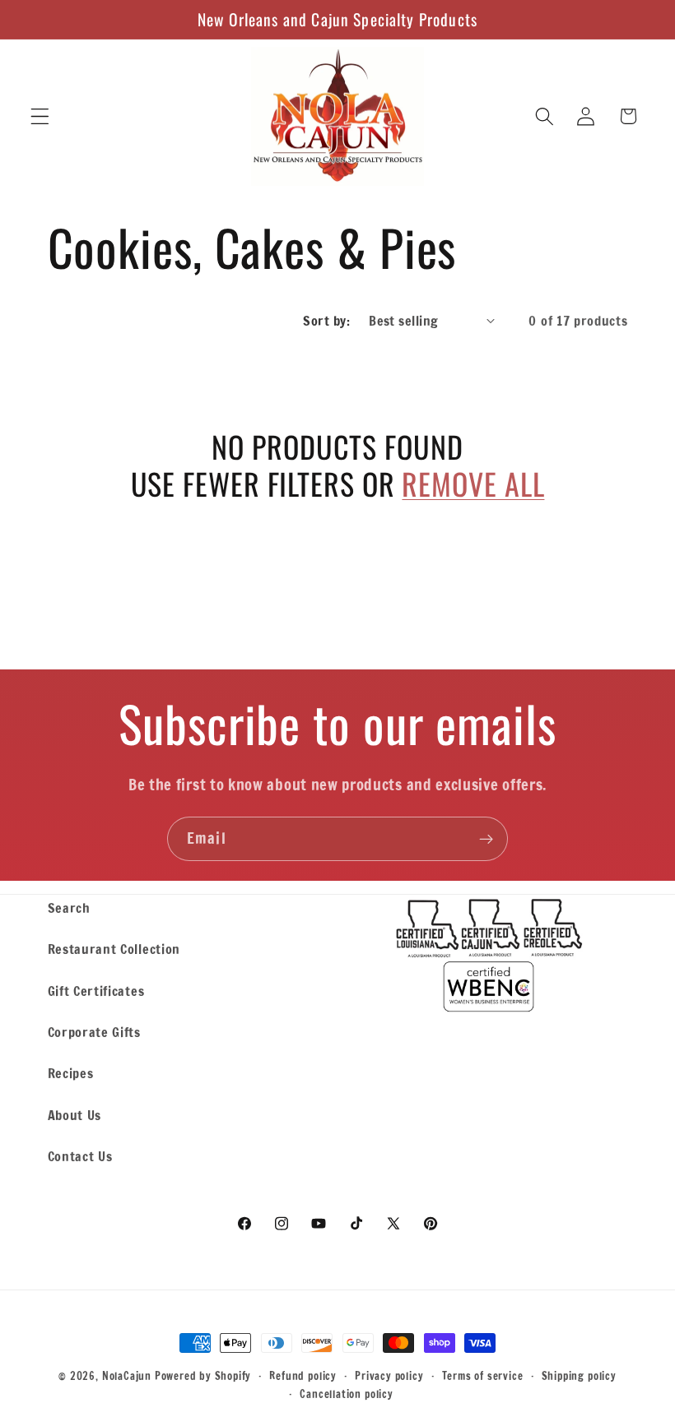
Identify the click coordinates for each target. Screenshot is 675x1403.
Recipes (71, 1072)
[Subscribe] (486, 839)
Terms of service (483, 1375)
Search (69, 907)
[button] (40, 116)
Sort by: (326, 320)
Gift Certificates (96, 990)
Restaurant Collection (114, 948)
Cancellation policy (346, 1394)
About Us (75, 1114)
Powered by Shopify (203, 1375)
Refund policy (302, 1375)
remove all (473, 483)
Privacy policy (389, 1375)
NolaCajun (126, 1375)
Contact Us (80, 1155)
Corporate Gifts (94, 1031)
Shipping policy (579, 1375)
